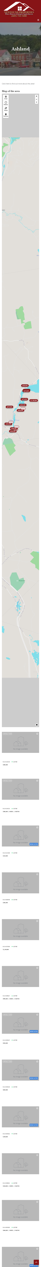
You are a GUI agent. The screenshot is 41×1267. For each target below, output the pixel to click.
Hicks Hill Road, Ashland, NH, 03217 (19, 943)
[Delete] (6, 115)
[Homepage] (19, 9)
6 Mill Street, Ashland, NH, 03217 (18, 1084)
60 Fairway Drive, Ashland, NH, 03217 (20, 1130)
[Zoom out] (36, 99)
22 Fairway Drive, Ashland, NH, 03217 (20, 1224)
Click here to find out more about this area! (18, 84)
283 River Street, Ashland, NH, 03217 (19, 850)
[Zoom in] (36, 96)
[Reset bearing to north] (36, 102)
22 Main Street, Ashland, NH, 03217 (19, 1037)
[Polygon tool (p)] (6, 97)
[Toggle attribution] (37, 725)
